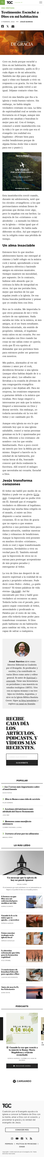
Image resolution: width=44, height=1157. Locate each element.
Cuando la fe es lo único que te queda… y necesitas (10, 918)
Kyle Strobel (6, 960)
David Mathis (7, 793)
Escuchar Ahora (23, 1066)
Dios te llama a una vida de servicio (22, 799)
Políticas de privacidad (26, 1144)
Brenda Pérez (8, 837)
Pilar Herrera (8, 802)
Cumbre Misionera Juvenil (12, 827)
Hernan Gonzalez (8, 941)
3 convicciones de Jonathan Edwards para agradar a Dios (10, 972)
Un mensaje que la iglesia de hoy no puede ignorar (22, 879)
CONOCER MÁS (22, 1130)
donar (22, 1147)
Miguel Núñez (22, 884)
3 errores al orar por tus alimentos (22, 834)
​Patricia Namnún (7, 923)
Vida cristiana (7, 8)
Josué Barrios (26, 22)
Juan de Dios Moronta (9, 977)
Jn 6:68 (16, 591)
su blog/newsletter (28, 700)
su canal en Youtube (25, 703)
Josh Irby (6, 815)
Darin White (5, 992)
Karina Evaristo (7, 906)
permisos (9, 1144)
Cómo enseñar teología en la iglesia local (8, 935)
